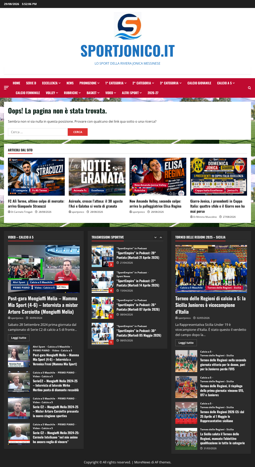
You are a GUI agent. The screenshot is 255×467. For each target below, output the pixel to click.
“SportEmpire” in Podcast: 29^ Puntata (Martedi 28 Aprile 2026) (103, 334)
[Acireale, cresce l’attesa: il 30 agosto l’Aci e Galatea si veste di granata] (97, 177)
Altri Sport (130, 92)
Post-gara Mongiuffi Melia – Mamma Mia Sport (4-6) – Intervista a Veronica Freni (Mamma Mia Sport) (19, 356)
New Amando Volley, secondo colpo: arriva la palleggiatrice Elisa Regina (155, 203)
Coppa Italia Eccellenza (209, 190)
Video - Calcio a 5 (45, 287)
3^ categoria (169, 83)
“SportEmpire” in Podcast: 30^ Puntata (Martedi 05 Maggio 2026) (103, 308)
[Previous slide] (155, 237)
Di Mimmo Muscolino (205, 217)
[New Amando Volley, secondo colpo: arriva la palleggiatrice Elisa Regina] (157, 177)
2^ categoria (141, 83)
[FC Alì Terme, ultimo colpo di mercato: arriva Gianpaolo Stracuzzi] (36, 177)
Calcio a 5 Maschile (41, 282)
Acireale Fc (80, 190)
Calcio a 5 (224, 83)
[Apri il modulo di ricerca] (249, 88)
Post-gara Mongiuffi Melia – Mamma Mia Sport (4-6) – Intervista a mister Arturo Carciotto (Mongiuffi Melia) (43, 305)
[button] (6, 87)
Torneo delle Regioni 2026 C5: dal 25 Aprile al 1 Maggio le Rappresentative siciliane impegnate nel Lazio (186, 413)
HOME (16, 83)
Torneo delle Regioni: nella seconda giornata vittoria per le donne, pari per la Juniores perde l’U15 (186, 361)
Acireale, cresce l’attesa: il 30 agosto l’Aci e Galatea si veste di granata (96, 203)
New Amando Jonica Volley (150, 185)
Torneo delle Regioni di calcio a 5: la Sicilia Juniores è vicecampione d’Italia (210, 305)
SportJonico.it (127, 50)
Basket (91, 92)
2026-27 (153, 92)
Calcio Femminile (28, 92)
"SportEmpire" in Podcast (132, 246)
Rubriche (71, 92)
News (70, 83)
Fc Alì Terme (39, 190)
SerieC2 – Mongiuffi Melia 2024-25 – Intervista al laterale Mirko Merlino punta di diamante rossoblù (19, 382)
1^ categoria (114, 83)
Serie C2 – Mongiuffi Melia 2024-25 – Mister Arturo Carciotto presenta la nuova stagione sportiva (19, 408)
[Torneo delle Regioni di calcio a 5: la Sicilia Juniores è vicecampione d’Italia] (211, 269)
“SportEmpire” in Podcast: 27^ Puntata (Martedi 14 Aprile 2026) (103, 256)
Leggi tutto (20, 338)
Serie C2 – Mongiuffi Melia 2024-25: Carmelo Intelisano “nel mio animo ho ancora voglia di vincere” (19, 434)
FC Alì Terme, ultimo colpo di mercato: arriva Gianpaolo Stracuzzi (36, 203)
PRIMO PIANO (21, 287)
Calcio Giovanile (199, 83)
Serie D (31, 83)
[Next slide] (160, 237)
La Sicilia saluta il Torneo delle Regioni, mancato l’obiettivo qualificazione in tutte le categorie (186, 439)
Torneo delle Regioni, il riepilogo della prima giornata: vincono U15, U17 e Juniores (186, 387)
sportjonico (78, 212)
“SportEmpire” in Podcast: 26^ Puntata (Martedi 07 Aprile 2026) (103, 282)
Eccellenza (50, 83)
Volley (50, 92)
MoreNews (142, 462)
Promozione (87, 83)
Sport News (123, 250)
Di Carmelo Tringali (21, 212)
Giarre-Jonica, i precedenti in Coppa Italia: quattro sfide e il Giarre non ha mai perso (217, 206)
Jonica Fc (233, 190)
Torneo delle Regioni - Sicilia (224, 287)
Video (109, 92)
